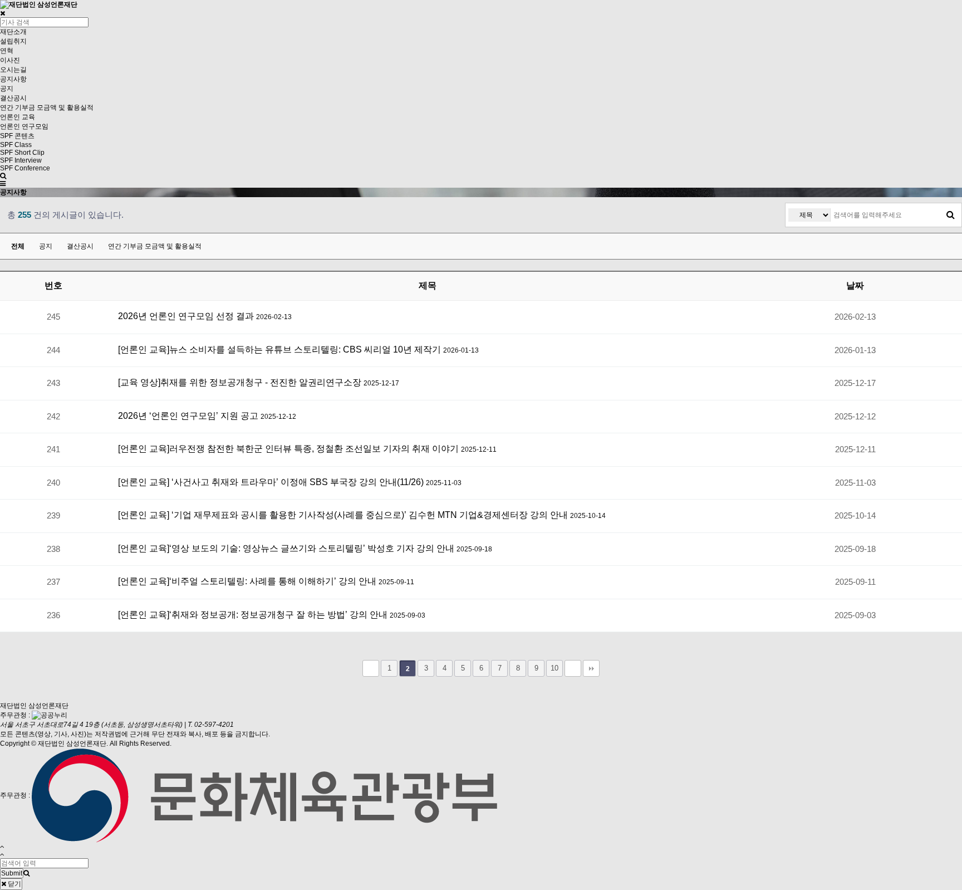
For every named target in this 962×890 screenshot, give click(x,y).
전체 (17, 246)
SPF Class (16, 145)
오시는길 (13, 70)
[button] (3, 184)
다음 (573, 668)
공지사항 (13, 79)
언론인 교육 (17, 117)
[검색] (950, 215)
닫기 (13, 884)
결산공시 (13, 98)
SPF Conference (25, 168)
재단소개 (13, 32)
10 (554, 668)
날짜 (855, 285)
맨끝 (591, 668)
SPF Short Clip (22, 153)
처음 (370, 668)
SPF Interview (21, 160)
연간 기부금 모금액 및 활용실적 (47, 107)
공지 (6, 88)
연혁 (6, 51)
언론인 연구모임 (24, 126)
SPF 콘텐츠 (17, 136)
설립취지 (13, 41)
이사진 (10, 60)
